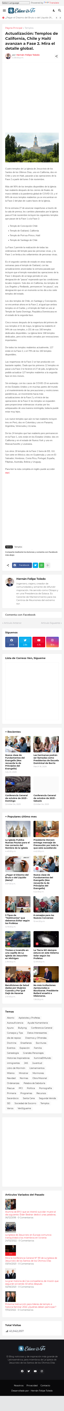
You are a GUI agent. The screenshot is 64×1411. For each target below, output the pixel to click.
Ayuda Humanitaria (38, 1023)
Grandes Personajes (33, 1053)
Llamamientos (37, 1068)
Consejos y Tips (15, 1033)
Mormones (38, 1073)
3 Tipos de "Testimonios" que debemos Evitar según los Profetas (17, 919)
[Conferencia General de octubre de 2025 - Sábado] (46, 784)
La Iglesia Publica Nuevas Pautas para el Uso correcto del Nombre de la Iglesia (17, 844)
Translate (54, 2)
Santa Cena (29, 1098)
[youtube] (35, 1371)
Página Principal (13, 28)
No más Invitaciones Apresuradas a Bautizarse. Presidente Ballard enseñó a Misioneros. (45, 990)
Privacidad (32, 1385)
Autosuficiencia (15, 1023)
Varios (10, 1108)
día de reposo (14, 1038)
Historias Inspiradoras (18, 1058)
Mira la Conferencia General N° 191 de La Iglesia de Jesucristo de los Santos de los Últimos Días (31, 1259)
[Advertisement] (32, 97)
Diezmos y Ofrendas (36, 1038)
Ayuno (10, 1028)
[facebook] (22, 1371)
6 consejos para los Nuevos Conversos (43, 916)
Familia (38, 1048)
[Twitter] (35, 565)
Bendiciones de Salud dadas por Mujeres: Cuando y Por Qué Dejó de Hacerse (17, 989)
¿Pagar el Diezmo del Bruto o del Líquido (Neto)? (29, 17)
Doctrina (11, 1043)
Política (31, 1088)
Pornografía (45, 1088)
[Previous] (56, 17)
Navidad (11, 1078)
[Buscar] (60, 10)
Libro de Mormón (16, 1068)
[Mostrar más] (47, 565)
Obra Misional (39, 1078)
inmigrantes (13, 1063)
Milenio (11, 1073)
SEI (8, 1103)
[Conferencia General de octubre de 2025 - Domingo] (18, 784)
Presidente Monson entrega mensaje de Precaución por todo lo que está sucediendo (45, 844)
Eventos (11, 1048)
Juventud (37, 1063)
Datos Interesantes (37, 1033)
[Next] (60, 17)
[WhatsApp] (41, 565)
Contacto (45, 1385)
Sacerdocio (13, 1098)
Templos (29, 28)
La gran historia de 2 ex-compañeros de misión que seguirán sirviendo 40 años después (31, 1282)
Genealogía (13, 1053)
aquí (7, 472)
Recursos (41, 1093)
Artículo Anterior (13, 623)
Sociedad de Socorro (25, 1103)
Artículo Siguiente (50, 623)
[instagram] (41, 1371)
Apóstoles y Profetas (29, 1017)
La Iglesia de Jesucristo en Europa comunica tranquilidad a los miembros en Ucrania (28, 1236)
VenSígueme (24, 1108)
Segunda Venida (47, 1098)
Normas (24, 1078)
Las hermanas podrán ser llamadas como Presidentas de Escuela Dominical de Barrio (46, 759)
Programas (26, 1093)
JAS (26, 1063)
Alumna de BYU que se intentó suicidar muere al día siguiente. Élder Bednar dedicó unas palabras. (30, 1213)
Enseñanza (26, 1043)
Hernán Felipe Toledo (31, 579)
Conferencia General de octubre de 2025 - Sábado (44, 798)
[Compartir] (56, 56)
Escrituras (41, 1043)
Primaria (11, 1093)
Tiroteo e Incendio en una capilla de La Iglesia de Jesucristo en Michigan (17, 954)
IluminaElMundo (42, 1058)
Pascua (10, 1088)
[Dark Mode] (54, 10)
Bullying (22, 1028)
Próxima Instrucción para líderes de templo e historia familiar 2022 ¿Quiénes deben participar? (30, 1305)
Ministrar (23, 1073)
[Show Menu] (4, 10)
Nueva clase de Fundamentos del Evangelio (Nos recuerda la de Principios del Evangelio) (15, 762)
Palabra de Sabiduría (34, 1083)
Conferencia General (41, 1028)
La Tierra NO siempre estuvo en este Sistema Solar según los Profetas (46, 954)
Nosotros (19, 1385)
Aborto (10, 1017)
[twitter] (28, 1371)
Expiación (25, 1048)
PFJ (21, 1088)
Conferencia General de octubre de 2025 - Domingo (16, 798)
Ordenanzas (13, 1083)
